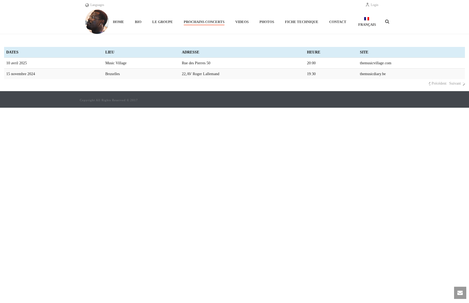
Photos (266, 22)
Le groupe (162, 22)
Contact (337, 22)
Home (118, 22)
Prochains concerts (204, 22)
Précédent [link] (439, 83)
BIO (138, 22)
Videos (242, 22)
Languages (97, 5)
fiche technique (301, 22)
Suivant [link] (455, 83)
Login (374, 5)
